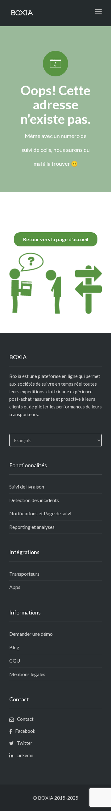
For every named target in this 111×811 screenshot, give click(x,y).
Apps (14, 587)
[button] (55, 239)
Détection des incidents (34, 500)
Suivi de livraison (26, 486)
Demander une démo (31, 634)
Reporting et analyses (32, 527)
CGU (14, 660)
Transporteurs (24, 574)
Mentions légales (27, 674)
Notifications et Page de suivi (40, 513)
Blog (14, 647)
